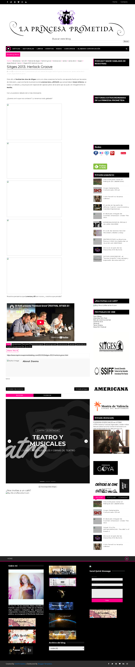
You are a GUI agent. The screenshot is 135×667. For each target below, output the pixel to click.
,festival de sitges (46, 71)
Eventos (50, 49)
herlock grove (46, 61)
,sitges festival (16, 73)
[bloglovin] (18, 2)
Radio (59, 49)
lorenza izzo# (63, 344)
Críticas (16, 49)
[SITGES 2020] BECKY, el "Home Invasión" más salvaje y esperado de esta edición (115, 258)
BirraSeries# (16, 344)
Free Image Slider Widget (48, 487)
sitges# (9, 346)
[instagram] (22, 2)
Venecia (96, 323)
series (65, 61)
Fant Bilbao (97, 316)
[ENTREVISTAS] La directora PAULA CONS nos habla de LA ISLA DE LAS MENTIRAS (115, 241)
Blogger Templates (45, 664)
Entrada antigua (81, 389)
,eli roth (37, 71)
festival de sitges (34, 61)
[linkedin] (25, 2)
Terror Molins (98, 325)
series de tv (72, 61)
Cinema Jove (98, 322)
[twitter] (11, 2)
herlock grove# (50, 344)
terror (20, 63)
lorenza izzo (57, 61)
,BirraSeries (31, 71)
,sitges (9, 73)
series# (72, 344)
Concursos (69, 49)
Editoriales (28, 49)
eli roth (24, 61)
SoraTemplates (20, 664)
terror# (28, 346)
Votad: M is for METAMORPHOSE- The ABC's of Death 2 (116, 529)
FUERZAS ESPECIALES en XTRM (107, 422)
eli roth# (26, 344)
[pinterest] (14, 2)
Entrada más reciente (15, 389)
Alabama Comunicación (89, 49)
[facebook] (7, 2)
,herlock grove (57, 71)
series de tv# (81, 344)
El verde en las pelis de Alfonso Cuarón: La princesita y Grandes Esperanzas (116, 207)
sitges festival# (19, 346)
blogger (19, 395)
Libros (40, 49)
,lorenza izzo (67, 71)
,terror (23, 73)
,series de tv (80, 71)
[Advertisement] (111, 280)
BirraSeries (16, 61)
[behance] (123, 663)
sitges (80, 61)
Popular (111, 497)
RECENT (99, 497)
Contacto (124, 2)
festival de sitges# (37, 344)
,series (74, 71)
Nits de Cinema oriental (102, 320)
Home (115, 2)
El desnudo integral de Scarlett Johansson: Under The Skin (116, 215)
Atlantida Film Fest (100, 318)
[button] (9, 441)
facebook (47, 395)
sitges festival (11, 63)
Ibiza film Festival (99, 327)
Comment (123, 497)
